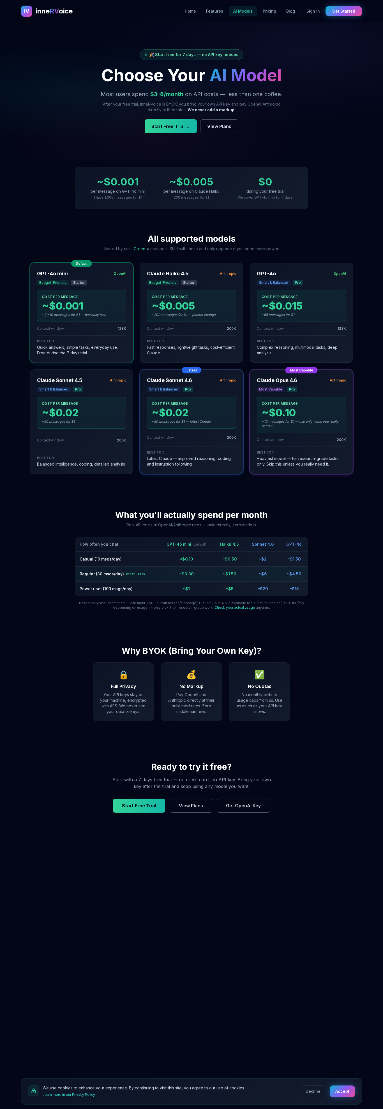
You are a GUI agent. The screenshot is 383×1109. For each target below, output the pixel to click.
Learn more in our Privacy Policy (69, 1094)
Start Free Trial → (170, 126)
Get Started (343, 11)
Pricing (269, 11)
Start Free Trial (139, 805)
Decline (313, 1091)
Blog (290, 11)
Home (190, 11)
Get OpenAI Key (243, 805)
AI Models (243, 11)
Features (214, 11)
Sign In (313, 11)
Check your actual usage (234, 607)
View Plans (219, 126)
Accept (342, 1091)
